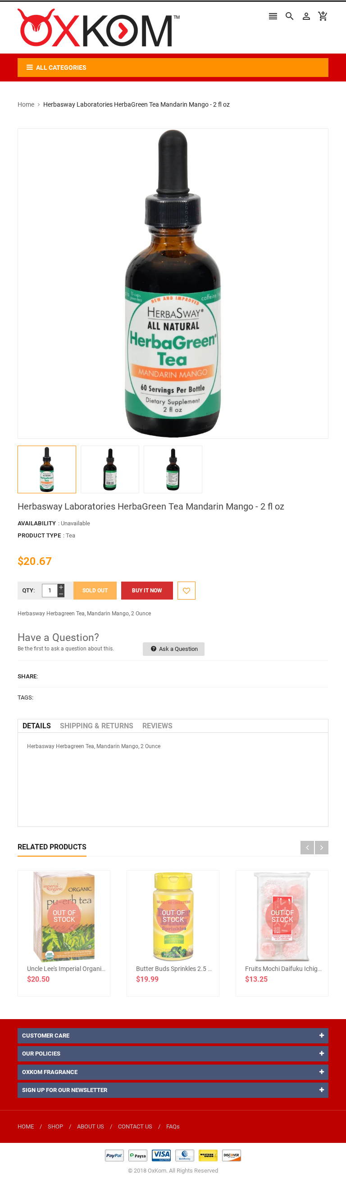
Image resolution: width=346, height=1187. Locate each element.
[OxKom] (173, 1154)
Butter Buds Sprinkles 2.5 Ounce (181, 968)
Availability (37, 523)
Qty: (28, 590)
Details (37, 726)
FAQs (173, 1126)
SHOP (55, 1126)
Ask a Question (178, 648)
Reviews (157, 726)
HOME (26, 1126)
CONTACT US (135, 1126)
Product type (39, 535)
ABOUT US (90, 1126)
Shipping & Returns (96, 726)
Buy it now (147, 590)
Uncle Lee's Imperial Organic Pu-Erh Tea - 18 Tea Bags (101, 968)
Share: (28, 676)
